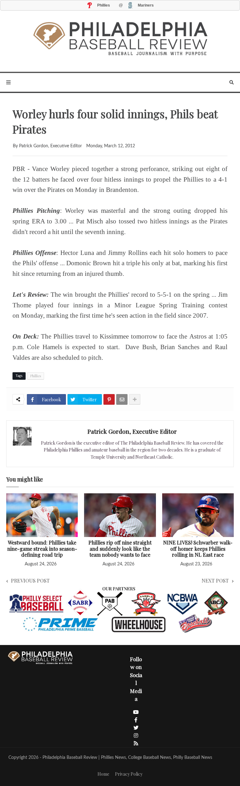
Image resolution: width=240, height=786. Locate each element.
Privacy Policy (128, 774)
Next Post (215, 580)
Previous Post (30, 580)
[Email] (122, 399)
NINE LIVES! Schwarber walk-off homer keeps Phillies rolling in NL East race (197, 548)
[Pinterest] (109, 399)
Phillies (35, 375)
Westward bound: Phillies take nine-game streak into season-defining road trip (42, 548)
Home (103, 774)
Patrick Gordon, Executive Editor (132, 431)
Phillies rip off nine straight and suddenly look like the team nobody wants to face (120, 548)
